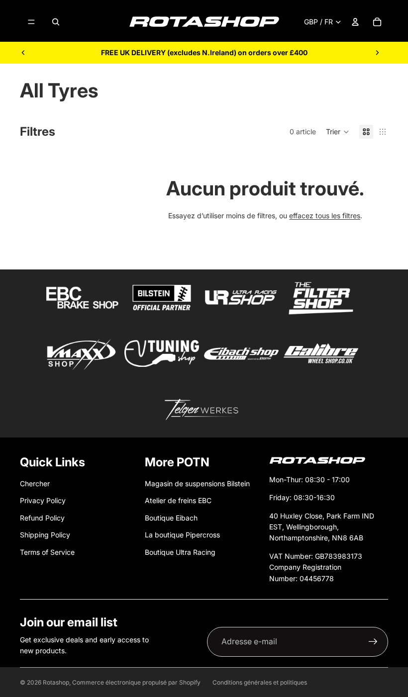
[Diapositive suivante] (377, 53)
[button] (337, 132)
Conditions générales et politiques (259, 682)
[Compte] (355, 22)
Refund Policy (42, 518)
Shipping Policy (45, 534)
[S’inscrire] (373, 641)
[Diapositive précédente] (23, 53)
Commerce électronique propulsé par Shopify (136, 682)
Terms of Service (47, 552)
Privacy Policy (43, 500)
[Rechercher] (56, 22)
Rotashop (56, 682)
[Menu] (31, 21)
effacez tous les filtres (324, 215)
